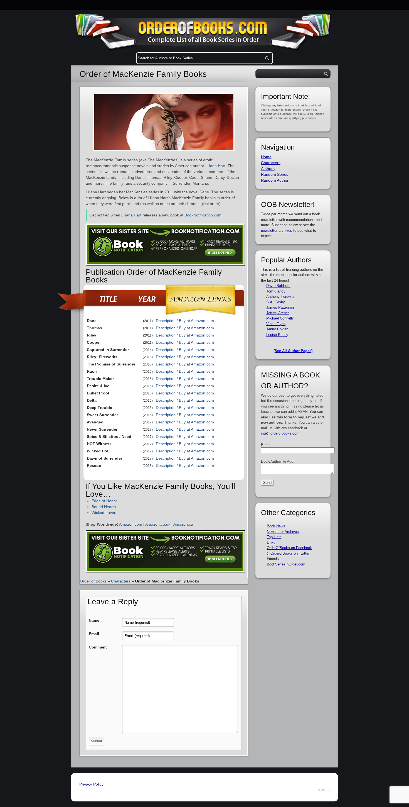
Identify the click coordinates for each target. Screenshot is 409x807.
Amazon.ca (183, 524)
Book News (276, 526)
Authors (268, 168)
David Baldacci (278, 286)
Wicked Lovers (104, 512)
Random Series (274, 174)
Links (271, 542)
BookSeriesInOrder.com (286, 564)
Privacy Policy (91, 784)
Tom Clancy (275, 291)
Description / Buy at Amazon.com (185, 320)
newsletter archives (276, 230)
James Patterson (280, 307)
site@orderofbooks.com (280, 433)
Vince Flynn (275, 324)
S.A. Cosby (275, 302)
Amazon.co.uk (157, 524)
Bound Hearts (104, 506)
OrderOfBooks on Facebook (289, 548)
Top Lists (274, 537)
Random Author (275, 180)
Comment (98, 647)
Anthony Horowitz (280, 296)
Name (94, 620)
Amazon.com (130, 524)
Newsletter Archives (283, 532)
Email (94, 634)
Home (266, 157)
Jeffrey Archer (277, 313)
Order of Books (93, 581)
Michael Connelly (280, 318)
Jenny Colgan (277, 329)
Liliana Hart (215, 166)
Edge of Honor (104, 501)
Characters (120, 581)
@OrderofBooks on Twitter (288, 553)
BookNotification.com (202, 215)
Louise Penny (277, 335)
